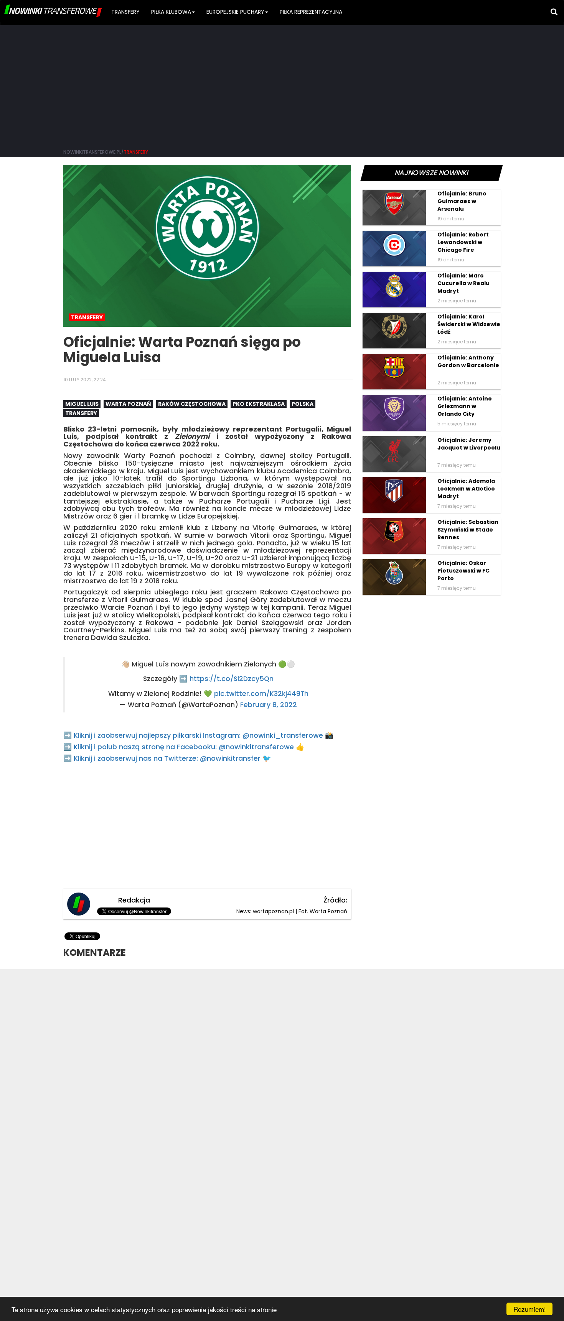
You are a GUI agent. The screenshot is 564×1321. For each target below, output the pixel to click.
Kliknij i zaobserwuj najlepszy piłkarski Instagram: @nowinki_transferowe (198, 735)
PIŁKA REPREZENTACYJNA (311, 12)
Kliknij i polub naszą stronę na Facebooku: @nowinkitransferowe (184, 747)
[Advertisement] (282, 84)
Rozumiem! (529, 1309)
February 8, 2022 (268, 704)
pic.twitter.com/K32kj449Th (261, 693)
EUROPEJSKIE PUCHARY (235, 12)
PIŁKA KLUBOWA (171, 12)
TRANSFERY (125, 12)
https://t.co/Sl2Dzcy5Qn (232, 678)
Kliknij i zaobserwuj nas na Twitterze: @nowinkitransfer (167, 758)
